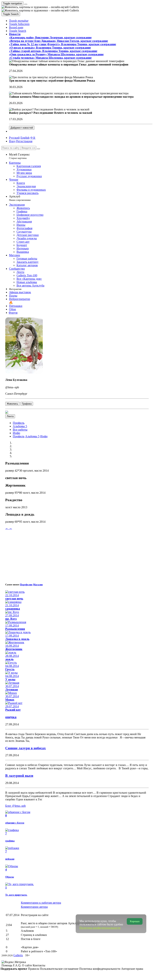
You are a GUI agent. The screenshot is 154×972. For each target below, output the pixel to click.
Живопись (12, 403)
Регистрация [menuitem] (24, 141)
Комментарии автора (34, 906)
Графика (27, 403)
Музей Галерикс (19, 156)
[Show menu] (25, 4)
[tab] (18, 422)
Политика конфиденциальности (100, 968)
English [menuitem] (24, 137)
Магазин (38, 584)
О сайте (27, 965)
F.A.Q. (17, 965)
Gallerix (18, 955)
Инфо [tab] (44, 436)
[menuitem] (32, 137)
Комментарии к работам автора (41, 902)
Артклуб (20, 198)
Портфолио (26, 584)
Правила (34, 968)
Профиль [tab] (18, 436)
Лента (10, 416)
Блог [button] (15, 805)
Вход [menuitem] (12, 141)
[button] (19, 20)
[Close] (38, 148)
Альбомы (20, 426)
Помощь (7, 965)
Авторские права (132, 968)
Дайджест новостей (22, 127)
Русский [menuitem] (14, 137)
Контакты (39, 965)
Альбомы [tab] (32, 436)
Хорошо (135, 921)
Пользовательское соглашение (59, 968)
